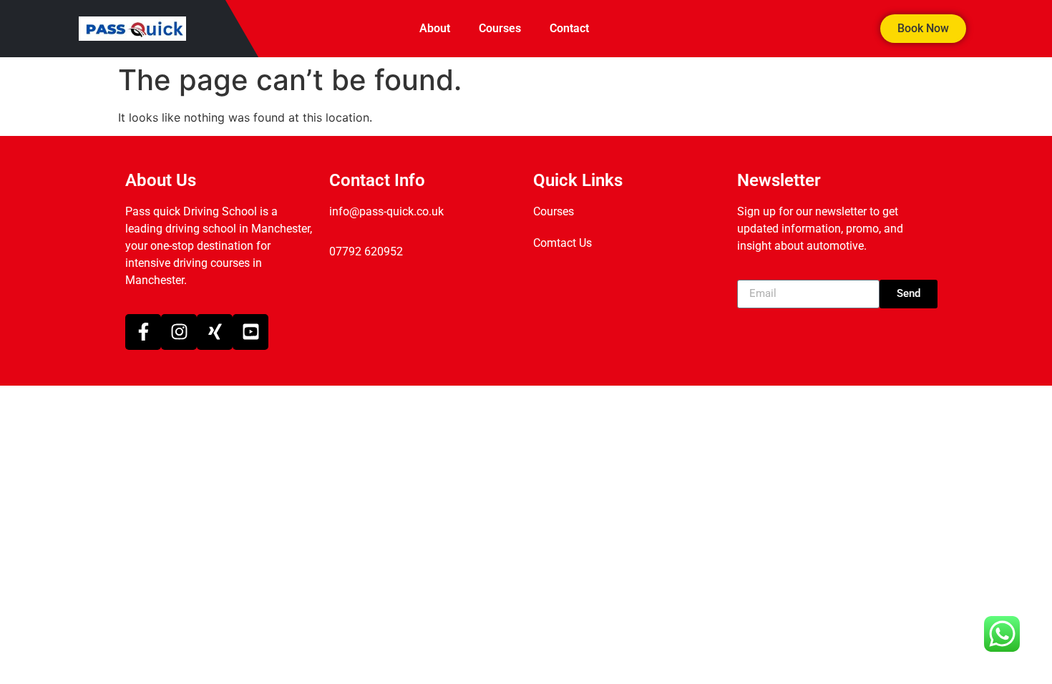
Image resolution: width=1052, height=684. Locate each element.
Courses (500, 28)
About (434, 28)
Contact (569, 28)
